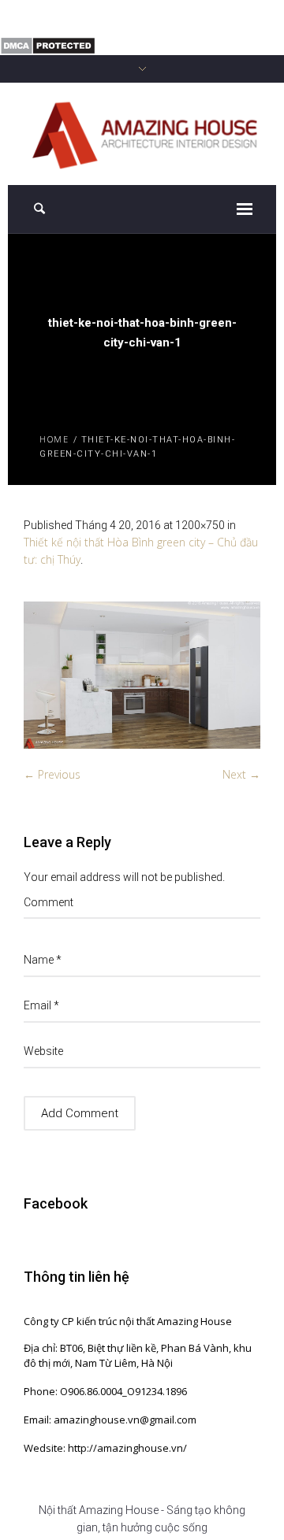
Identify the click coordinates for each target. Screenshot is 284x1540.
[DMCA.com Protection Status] (47, 44)
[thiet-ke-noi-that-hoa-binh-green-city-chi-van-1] (142, 676)
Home (54, 439)
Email (41, 1005)
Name (43, 959)
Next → (241, 774)
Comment (48, 902)
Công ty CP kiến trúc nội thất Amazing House (128, 1321)
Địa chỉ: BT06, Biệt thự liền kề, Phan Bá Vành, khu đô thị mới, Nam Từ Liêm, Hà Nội (138, 1355)
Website (43, 1051)
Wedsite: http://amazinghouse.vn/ (105, 1448)
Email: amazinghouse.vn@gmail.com (110, 1419)
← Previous (52, 774)
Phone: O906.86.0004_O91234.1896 (105, 1391)
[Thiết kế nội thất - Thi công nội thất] (142, 132)
